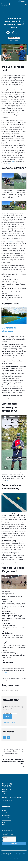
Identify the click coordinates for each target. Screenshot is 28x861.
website (11, 242)
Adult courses (6, 817)
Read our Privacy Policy (9, 722)
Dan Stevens (17, 858)
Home (4, 810)
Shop (3, 825)
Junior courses (6, 820)
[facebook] (8, 737)
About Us (5, 813)
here (12, 161)
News (3, 822)
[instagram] (4, 737)
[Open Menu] (26, 4)
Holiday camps (6, 815)
